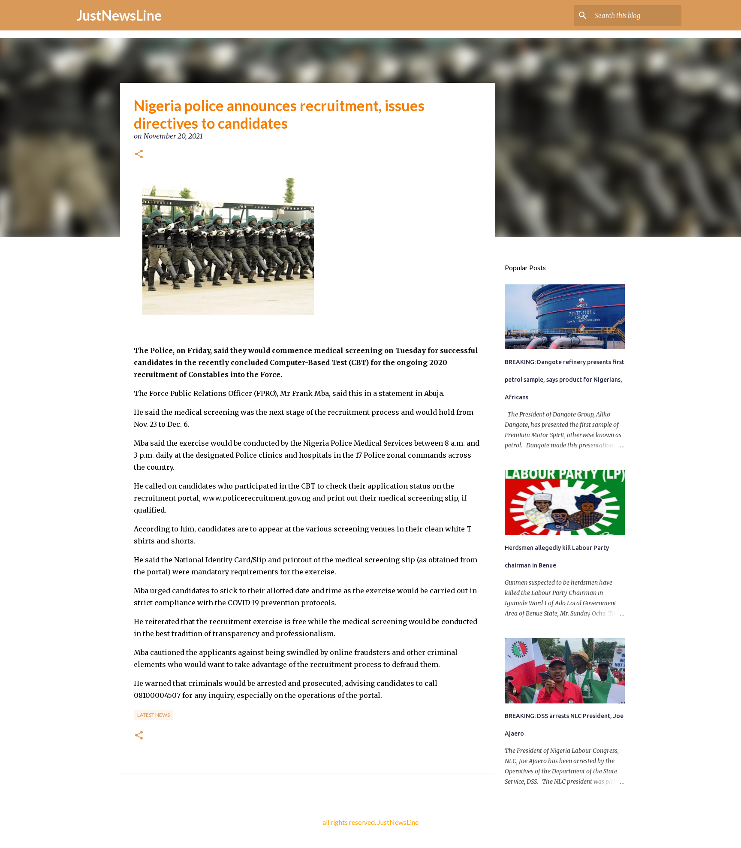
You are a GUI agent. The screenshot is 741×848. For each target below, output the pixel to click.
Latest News (153, 715)
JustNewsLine (119, 15)
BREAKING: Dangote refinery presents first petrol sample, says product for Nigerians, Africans (564, 380)
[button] (139, 155)
